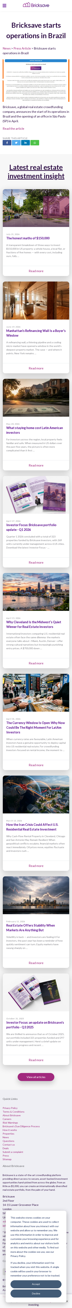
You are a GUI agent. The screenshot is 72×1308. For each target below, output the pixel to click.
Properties (8, 1133)
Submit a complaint (13, 1151)
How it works (10, 1129)
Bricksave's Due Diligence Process (21, 1126)
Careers (7, 1118)
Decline (36, 1293)
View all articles (36, 1077)
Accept (36, 1284)
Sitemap (7, 1159)
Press (6, 1155)
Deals (6, 1148)
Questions (8, 1140)
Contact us (9, 1144)
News (7, 48)
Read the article (13, 128)
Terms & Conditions (13, 1111)
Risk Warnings (10, 1122)
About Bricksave (12, 1115)
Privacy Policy (10, 1107)
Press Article (22, 48)
